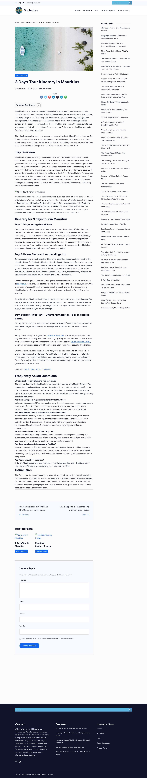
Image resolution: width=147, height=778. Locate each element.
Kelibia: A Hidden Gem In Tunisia (113, 224)
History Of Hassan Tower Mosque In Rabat (114, 103)
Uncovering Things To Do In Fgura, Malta (114, 177)
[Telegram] (62, 98)
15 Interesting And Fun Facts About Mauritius (114, 213)
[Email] (58, 98)
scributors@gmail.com (33, 3)
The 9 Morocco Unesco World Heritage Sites (112, 185)
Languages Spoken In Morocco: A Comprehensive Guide (114, 37)
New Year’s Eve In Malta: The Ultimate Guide (115, 169)
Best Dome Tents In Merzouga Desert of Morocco (115, 230)
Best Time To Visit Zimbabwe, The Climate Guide (114, 111)
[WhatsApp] (66, 98)
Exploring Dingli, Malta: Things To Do (115, 308)
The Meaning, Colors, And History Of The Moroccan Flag (115, 162)
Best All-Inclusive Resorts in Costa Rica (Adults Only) (114, 268)
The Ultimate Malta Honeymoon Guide (115, 275)
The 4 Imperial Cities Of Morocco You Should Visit (115, 146)
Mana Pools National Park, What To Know (114, 52)
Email (22, 614)
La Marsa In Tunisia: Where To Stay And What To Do (114, 261)
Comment (23, 580)
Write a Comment (45, 89)
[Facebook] (16, 3)
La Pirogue (21, 284)
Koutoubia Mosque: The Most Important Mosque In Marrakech (113, 44)
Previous (25, 515)
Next (84, 515)
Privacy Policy (124, 10)
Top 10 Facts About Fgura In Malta (114, 191)
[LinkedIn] (54, 98)
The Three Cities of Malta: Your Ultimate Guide (113, 154)
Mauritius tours (21, 75)
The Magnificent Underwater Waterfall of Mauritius (115, 205)
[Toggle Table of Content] (38, 105)
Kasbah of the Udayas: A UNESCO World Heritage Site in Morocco (114, 80)
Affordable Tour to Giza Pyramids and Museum (115, 29)
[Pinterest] (50, 98)
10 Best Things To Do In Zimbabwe (114, 117)
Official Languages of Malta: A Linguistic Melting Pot (112, 123)
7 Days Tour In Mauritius (110, 280)
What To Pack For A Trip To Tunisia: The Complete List (114, 139)
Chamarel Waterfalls (55, 335)
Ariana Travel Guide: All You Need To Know (115, 238)
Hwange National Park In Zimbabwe (114, 74)
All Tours (86, 10)
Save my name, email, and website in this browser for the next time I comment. (48, 639)
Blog (96, 10)
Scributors (31, 10)
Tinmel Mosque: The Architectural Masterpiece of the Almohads (114, 197)
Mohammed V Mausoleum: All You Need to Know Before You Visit (114, 95)
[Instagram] (20, 3)
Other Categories (108, 10)
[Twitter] (46, 98)
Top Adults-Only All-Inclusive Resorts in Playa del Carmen (115, 253)
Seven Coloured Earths (80, 342)
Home (77, 10)
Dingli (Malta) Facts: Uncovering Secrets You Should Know (113, 301)
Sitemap (51, 774)
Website (22, 626)
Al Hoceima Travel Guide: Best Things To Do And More (115, 286)
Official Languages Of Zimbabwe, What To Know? (113, 131)
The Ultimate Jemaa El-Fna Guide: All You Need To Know (115, 60)
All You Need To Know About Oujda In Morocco (115, 245)
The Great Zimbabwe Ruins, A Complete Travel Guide (112, 88)
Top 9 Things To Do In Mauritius (37, 369)
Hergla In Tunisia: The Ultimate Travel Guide (115, 293)
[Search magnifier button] (130, 3)
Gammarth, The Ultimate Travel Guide (115, 219)
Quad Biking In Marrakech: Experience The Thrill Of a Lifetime (115, 67)
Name (22, 601)
